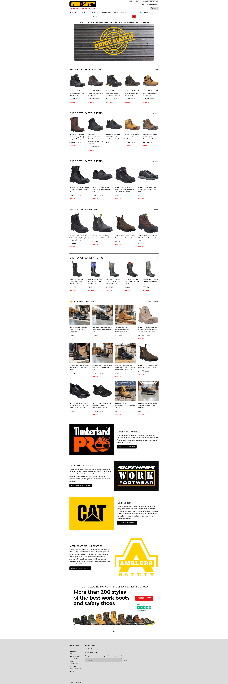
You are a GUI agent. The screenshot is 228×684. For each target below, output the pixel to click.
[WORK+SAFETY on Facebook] (112, 677)
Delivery (71, 661)
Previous (73, 42)
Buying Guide (73, 659)
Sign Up (125, 660)
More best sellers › (153, 301)
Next (155, 42)
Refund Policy (73, 664)
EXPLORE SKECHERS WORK (80, 485)
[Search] (134, 16)
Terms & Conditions (75, 668)
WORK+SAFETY (78, 682)
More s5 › (156, 258)
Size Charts (72, 651)
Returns (123, 12)
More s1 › (156, 161)
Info (116, 12)
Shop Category (106, 12)
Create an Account (153, 4)
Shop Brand (94, 12)
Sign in (144, 4)
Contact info (72, 666)
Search (71, 649)
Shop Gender (74, 12)
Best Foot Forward (74, 656)
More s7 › (156, 113)
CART (155, 8)
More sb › (156, 209)
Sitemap (71, 671)
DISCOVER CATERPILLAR (127, 522)
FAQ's (71, 654)
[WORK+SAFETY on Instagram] (114, 677)
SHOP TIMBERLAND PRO (127, 447)
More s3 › (156, 69)
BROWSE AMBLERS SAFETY (80, 568)
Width (84, 12)
